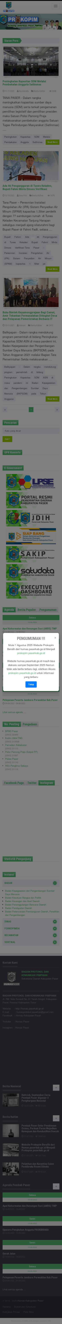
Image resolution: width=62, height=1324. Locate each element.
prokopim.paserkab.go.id (31, 653)
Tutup (31, 684)
